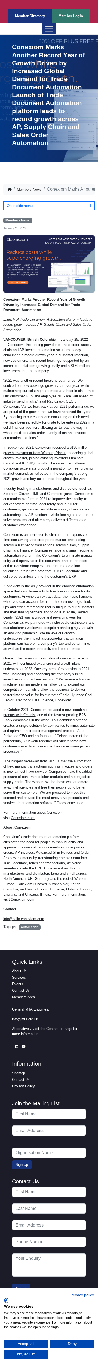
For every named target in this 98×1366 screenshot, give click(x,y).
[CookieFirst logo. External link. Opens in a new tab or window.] (6, 1300)
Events (17, 984)
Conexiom (16, 345)
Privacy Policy (23, 1086)
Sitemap (18, 1073)
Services (19, 977)
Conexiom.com (23, 818)
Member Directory (30, 16)
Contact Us (21, 990)
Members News (29, 189)
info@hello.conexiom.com (23, 919)
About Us (19, 971)
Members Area (23, 997)
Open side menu (20, 206)
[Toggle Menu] (49, 29)
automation (29, 927)
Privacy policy (82, 1295)
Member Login (71, 16)
